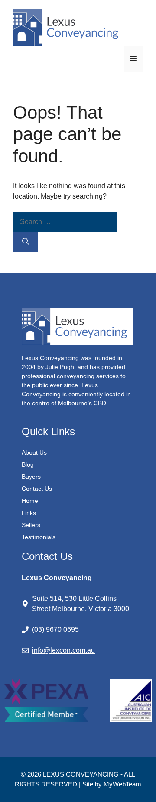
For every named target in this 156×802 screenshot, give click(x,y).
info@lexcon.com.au (63, 650)
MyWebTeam (122, 784)
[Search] (25, 242)
